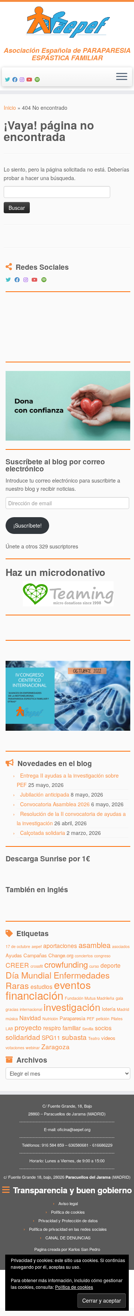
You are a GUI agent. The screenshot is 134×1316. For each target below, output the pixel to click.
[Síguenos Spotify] (38, 79)
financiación (34, 995)
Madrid (123, 1009)
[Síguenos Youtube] (30, 79)
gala (119, 998)
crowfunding (66, 964)
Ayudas (14, 955)
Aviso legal (68, 1203)
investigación (72, 1007)
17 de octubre (18, 946)
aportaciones (60, 945)
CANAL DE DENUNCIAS (67, 1237)
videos (108, 1037)
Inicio (10, 107)
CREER (17, 965)
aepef (37, 946)
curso (94, 966)
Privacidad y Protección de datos (68, 1220)
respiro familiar (62, 1028)
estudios (41, 986)
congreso (102, 955)
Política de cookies (68, 1212)
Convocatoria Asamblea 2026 (55, 804)
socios (103, 1028)
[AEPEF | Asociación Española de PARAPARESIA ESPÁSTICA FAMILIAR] (67, 24)
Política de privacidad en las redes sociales (68, 1229)
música (12, 1018)
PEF (91, 1018)
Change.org (60, 955)
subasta (74, 1037)
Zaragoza (55, 1046)
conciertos (84, 955)
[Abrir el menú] (121, 77)
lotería (108, 1008)
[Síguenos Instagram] (23, 79)
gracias (12, 1009)
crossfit (37, 966)
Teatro (94, 1038)
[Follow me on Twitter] (8, 79)
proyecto (28, 1027)
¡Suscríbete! (27, 525)
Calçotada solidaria (42, 832)
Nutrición (50, 1018)
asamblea (95, 944)
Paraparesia (72, 1018)
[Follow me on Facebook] (16, 79)
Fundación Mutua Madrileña (89, 998)
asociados (121, 946)
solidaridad (23, 1037)
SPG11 (51, 1037)
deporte (110, 965)
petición (102, 1018)
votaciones (15, 1047)
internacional (31, 1009)
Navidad (30, 1018)
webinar (33, 1047)
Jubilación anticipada (44, 794)
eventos (72, 984)
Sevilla (87, 1028)
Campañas (35, 955)
